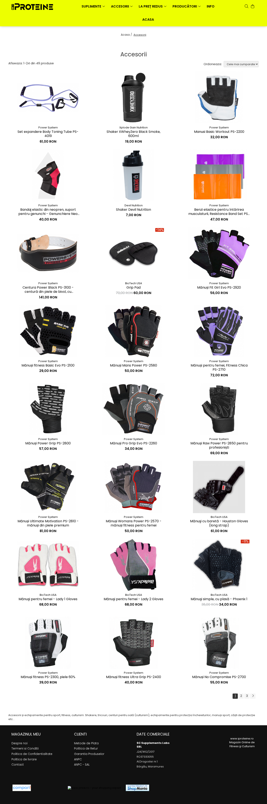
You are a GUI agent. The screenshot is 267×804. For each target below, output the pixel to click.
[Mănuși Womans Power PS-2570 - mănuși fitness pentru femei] (133, 487)
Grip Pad (133, 287)
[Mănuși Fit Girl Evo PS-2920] (219, 253)
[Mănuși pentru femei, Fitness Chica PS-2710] (219, 331)
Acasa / (127, 35)
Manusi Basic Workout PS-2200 (219, 132)
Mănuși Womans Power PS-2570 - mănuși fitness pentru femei (133, 523)
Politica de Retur (86, 748)
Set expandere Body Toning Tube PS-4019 (48, 134)
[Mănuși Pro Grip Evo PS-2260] (133, 409)
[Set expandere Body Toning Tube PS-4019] (48, 98)
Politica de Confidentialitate (31, 754)
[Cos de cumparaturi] (253, 6)
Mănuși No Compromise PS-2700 (219, 677)
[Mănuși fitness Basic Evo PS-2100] (48, 331)
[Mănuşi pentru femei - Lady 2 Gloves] (133, 565)
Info (210, 6)
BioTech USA (133, 283)
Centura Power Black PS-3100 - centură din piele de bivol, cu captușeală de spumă (48, 289)
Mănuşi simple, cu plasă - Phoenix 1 (219, 599)
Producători (185, 6)
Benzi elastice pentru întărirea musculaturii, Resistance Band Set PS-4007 (219, 212)
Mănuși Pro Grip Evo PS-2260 (133, 443)
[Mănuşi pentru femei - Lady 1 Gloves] (48, 565)
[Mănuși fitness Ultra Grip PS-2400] (133, 643)
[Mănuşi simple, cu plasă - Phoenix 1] (219, 565)
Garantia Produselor (89, 754)
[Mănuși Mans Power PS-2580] (133, 331)
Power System (48, 127)
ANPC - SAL (82, 764)
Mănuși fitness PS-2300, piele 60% (48, 677)
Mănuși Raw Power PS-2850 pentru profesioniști (219, 445)
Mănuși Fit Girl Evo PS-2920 (219, 287)
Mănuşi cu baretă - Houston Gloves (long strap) (219, 523)
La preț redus (151, 6)
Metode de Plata (86, 743)
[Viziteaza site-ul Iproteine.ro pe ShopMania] (137, 788)
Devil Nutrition (134, 205)
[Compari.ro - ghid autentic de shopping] (49, 788)
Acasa (148, 19)
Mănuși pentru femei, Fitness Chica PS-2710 (219, 367)
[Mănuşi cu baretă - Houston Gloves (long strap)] (219, 487)
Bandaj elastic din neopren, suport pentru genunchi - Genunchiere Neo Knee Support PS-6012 (48, 212)
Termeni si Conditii (25, 748)
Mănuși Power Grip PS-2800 (48, 443)
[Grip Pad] (133, 253)
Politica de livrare (24, 759)
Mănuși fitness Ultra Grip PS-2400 (133, 677)
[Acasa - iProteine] (32, 6)
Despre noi (19, 743)
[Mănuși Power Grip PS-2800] (48, 409)
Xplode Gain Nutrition (133, 127)
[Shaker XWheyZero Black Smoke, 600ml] (133, 97)
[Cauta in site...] (246, 6)
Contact (17, 764)
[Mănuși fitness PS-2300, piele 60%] (48, 643)
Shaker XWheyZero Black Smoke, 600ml (133, 134)
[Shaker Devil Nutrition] (133, 175)
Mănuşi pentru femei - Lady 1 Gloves (48, 599)
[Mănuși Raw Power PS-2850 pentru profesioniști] (219, 409)
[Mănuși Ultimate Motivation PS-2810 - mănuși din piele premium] (48, 487)
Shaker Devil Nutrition (133, 210)
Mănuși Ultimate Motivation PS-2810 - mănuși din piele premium (48, 523)
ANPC (78, 759)
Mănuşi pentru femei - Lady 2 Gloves (133, 599)
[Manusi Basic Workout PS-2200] (219, 97)
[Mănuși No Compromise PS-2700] (219, 643)
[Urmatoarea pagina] (253, 696)
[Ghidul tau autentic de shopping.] (22, 788)
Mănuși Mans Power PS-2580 (133, 365)
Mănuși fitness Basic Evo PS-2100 (47, 365)
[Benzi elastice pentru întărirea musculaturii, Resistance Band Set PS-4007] (219, 175)
